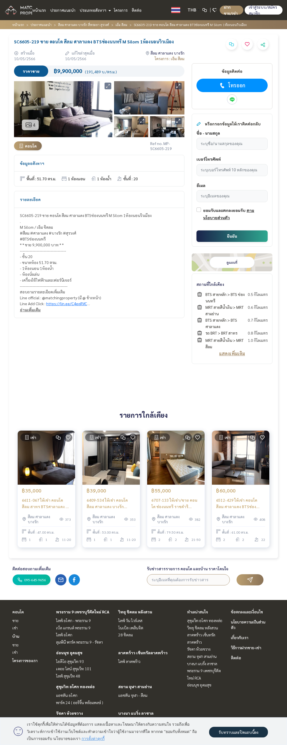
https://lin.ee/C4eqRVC (66, 303)
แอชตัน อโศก (66, 695)
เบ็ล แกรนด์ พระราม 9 (73, 627)
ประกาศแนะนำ (62, 10)
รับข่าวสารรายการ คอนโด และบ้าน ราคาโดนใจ (187, 568)
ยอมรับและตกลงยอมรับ (224, 210)
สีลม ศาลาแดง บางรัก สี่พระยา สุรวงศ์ (83, 24)
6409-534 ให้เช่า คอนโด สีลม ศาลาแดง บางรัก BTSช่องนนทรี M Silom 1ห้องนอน (107, 504)
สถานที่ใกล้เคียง (210, 284)
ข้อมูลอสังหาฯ (32, 163)
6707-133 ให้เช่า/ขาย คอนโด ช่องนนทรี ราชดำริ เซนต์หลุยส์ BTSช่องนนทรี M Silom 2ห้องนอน (175, 504)
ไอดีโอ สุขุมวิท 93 (70, 661)
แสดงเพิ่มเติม (232, 353)
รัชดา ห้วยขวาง (69, 713)
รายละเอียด (30, 199)
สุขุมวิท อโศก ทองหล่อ (75, 686)
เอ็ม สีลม (121, 24)
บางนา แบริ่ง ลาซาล (136, 713)
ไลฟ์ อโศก (64, 634)
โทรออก (236, 85)
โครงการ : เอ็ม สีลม (169, 58)
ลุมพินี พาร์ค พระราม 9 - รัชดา (79, 641)
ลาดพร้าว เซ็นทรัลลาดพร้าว (143, 652)
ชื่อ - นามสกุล (208, 133)
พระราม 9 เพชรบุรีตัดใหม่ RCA (82, 611)
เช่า (15, 627)
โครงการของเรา (25, 660)
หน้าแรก (39, 10)
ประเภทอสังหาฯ (93, 10)
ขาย (15, 620)
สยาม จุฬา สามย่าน (135, 686)
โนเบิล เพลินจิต (130, 627)
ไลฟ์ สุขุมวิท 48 (68, 675)
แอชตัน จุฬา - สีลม (132, 695)
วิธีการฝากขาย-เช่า (246, 647)
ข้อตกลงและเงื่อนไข (247, 611)
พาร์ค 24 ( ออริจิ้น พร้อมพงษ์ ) (79, 702)
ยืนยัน (232, 236)
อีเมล (200, 185)
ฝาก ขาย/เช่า (231, 10)
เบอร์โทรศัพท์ (208, 159)
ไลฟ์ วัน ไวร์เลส (130, 620)
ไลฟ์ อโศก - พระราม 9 (73, 620)
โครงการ (121, 10)
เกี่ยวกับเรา (239, 637)
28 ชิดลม (125, 634)
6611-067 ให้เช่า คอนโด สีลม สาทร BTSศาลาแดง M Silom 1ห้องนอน (45, 504)
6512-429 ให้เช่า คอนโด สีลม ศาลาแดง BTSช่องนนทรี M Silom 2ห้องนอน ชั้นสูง (240, 504)
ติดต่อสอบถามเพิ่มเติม (31, 568)
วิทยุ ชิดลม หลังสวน (135, 611)
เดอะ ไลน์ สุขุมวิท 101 (73, 668)
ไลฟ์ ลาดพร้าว (129, 661)
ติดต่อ (137, 10)
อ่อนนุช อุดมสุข (69, 652)
